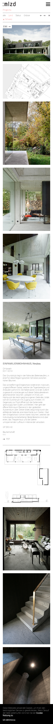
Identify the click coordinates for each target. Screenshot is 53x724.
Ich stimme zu (9, 720)
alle (4, 15)
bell (41, 15)
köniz (44, 15)
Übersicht (49, 15)
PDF (8, 439)
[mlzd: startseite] (9, 4)
